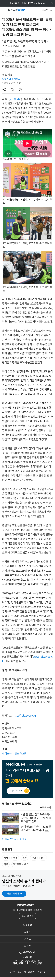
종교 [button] (34, 857)
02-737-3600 (28, 952)
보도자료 (27, 925)
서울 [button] (6, 864)
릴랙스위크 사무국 (12, 79)
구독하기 (46, 807)
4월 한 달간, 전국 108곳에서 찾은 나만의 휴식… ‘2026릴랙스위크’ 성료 (36, 818)
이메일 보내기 (10, 741)
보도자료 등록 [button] (28, 915)
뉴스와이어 (15, 99)
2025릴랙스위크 (21, 864)
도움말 (27, 945)
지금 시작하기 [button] (13, 893)
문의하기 (27, 957)
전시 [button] (43, 857)
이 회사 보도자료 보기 (14, 839)
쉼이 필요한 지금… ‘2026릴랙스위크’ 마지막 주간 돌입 (36, 828)
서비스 (27, 932)
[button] (4, 89)
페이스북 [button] (6, 753)
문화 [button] (24, 857)
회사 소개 (22, 972)
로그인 (12, 972)
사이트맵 (41, 972)
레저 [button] (6, 857)
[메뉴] (3, 10)
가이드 (27, 938)
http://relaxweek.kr (24, 715)
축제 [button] (15, 857)
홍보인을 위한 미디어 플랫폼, (27, 3)
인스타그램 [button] (20, 753)
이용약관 (32, 972)
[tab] (27, 925)
